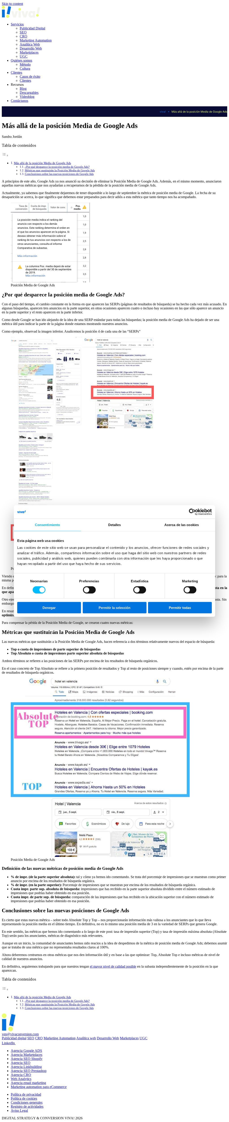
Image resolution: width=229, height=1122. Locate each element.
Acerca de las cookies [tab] (181, 524)
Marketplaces (29, 52)
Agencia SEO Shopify (26, 1059)
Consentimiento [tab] (47, 524)
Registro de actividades (27, 1106)
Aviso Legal (19, 1110)
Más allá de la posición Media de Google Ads (42, 163)
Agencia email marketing (28, 1083)
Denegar (49, 608)
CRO (23, 36)
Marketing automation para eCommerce (39, 1087)
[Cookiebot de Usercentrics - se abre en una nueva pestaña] (192, 511)
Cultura (25, 68)
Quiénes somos (21, 60)
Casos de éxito (30, 76)
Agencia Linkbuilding (26, 1067)
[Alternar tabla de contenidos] (5, 155)
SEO (23, 32)
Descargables (29, 92)
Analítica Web (30, 44)
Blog (23, 88)
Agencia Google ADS (26, 1051)
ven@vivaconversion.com (20, 1034)
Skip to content (12, 4)
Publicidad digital (14, 1038)
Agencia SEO (20, 1063)
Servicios (17, 24)
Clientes (16, 72)
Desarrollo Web (31, 48)
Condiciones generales (26, 1102)
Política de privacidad (26, 1094)
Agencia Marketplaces (26, 1055)
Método (25, 64)
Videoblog (27, 97)
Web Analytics (21, 1079)
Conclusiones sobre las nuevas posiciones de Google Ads (59, 174)
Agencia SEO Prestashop (29, 1071)
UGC (24, 56)
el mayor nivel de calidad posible (113, 966)
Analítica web (86, 1038)
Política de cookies (24, 1098)
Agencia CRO (21, 1075)
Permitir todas (180, 608)
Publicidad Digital (32, 28)
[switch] (89, 589)
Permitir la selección (114, 608)
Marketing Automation (36, 40)
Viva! (163, 111)
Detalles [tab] (114, 524)
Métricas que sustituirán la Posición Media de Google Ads (60, 170)
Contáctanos (19, 101)
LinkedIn (9, 1043)
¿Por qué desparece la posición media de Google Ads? (57, 166)
